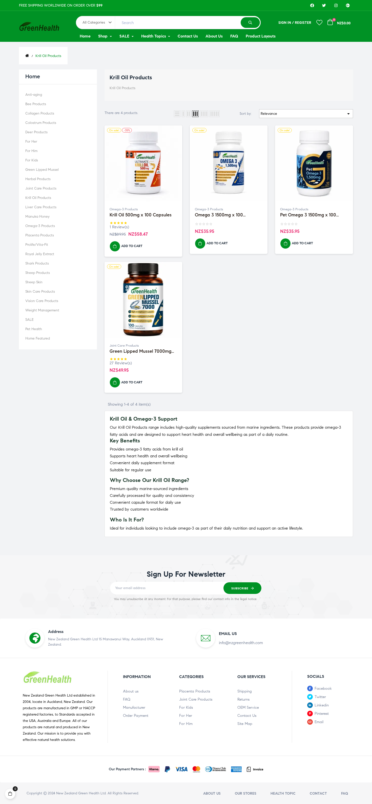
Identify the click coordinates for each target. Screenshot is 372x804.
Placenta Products (39, 235)
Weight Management (42, 310)
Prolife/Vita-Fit (36, 244)
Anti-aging (33, 94)
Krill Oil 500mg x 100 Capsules (141, 215)
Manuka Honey (37, 216)
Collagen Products (39, 113)
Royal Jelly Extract (39, 254)
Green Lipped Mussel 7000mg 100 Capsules (140, 351)
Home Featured (37, 338)
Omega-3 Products (40, 226)
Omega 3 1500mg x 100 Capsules (219, 215)
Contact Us (246, 715)
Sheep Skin (34, 282)
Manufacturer (134, 707)
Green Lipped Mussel (42, 169)
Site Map (244, 723)
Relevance (306, 114)
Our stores (245, 793)
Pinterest (322, 713)
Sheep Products (37, 273)
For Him (31, 151)
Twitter (320, 697)
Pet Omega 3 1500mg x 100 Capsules (308, 215)
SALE (29, 319)
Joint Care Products (40, 188)
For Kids (31, 160)
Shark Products (37, 263)
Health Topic (283, 793)
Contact (318, 793)
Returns (243, 699)
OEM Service (248, 707)
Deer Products (36, 132)
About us (130, 691)
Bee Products (35, 104)
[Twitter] (324, 5)
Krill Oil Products (38, 198)
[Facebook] (312, 5)
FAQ (126, 699)
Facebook (323, 688)
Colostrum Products (40, 123)
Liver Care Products (40, 207)
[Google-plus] (347, 5)
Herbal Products (38, 179)
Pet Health (33, 329)
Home (32, 76)
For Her (31, 141)
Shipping (244, 691)
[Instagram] (335, 5)
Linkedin (322, 705)
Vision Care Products (41, 301)
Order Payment (135, 715)
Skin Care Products (40, 291)
